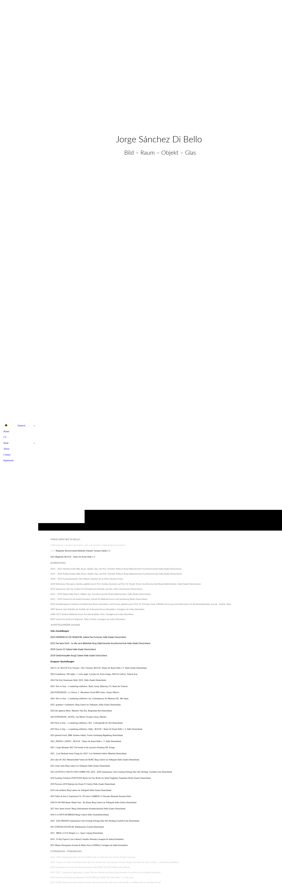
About (6, 449)
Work (6, 443)
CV (5, 437)
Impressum (8, 460)
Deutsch (21, 425)
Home (6, 431)
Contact (7, 454)
